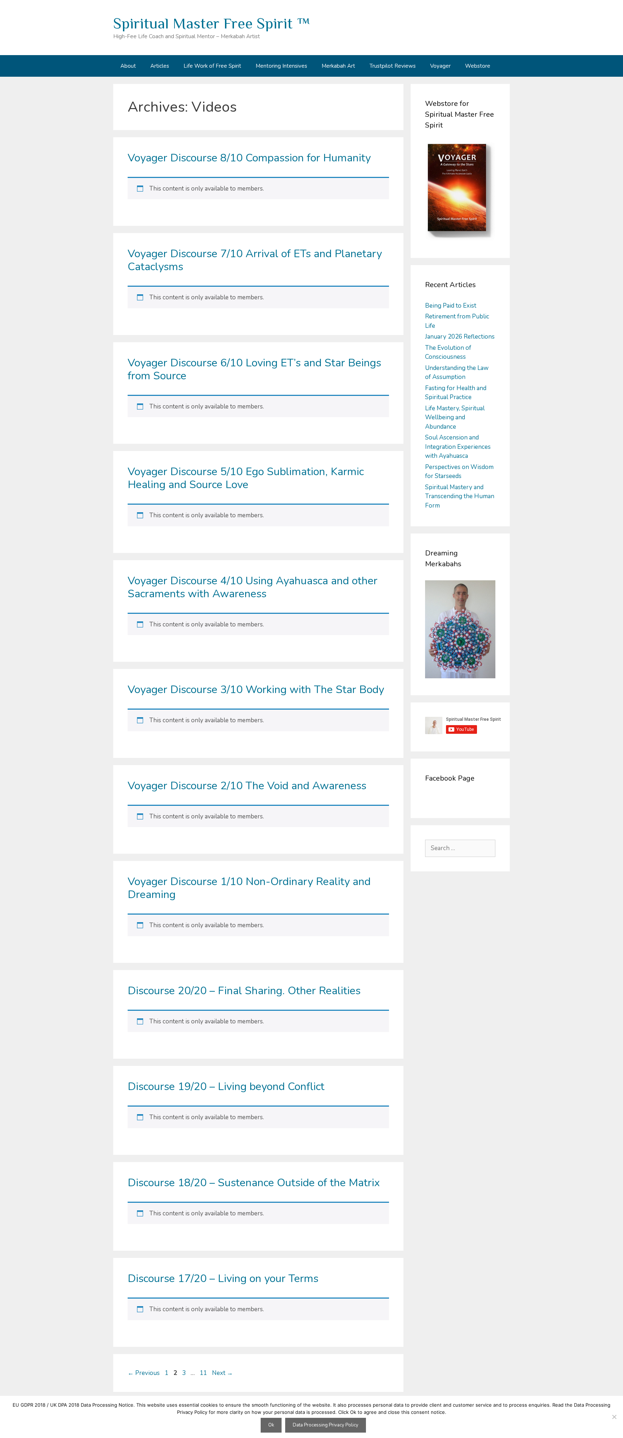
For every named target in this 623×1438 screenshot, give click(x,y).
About (128, 66)
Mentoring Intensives (281, 66)
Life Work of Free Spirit (212, 66)
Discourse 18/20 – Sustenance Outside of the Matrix (254, 1182)
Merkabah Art (338, 66)
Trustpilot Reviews (393, 66)
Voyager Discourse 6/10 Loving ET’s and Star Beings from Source (254, 369)
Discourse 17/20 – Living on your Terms (223, 1278)
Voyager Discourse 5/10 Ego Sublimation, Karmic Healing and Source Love (246, 478)
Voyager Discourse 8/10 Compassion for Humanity (249, 158)
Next (222, 1373)
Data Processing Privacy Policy (325, 1425)
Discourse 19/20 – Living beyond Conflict (226, 1086)
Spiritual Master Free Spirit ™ (211, 23)
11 (204, 1373)
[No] (614, 1416)
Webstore (477, 66)
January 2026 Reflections (460, 336)
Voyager (440, 66)
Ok (271, 1425)
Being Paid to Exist (450, 306)
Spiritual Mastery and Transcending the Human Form (459, 496)
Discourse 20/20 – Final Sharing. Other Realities (244, 990)
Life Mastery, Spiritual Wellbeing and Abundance (455, 417)
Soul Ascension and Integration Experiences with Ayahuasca (458, 446)
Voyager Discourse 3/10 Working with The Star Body (256, 689)
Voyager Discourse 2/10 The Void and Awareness (247, 785)
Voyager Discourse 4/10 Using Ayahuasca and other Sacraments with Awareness (252, 587)
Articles (159, 66)
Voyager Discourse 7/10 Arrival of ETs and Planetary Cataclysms (255, 260)
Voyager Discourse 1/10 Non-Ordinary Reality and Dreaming (249, 888)
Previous (144, 1373)
